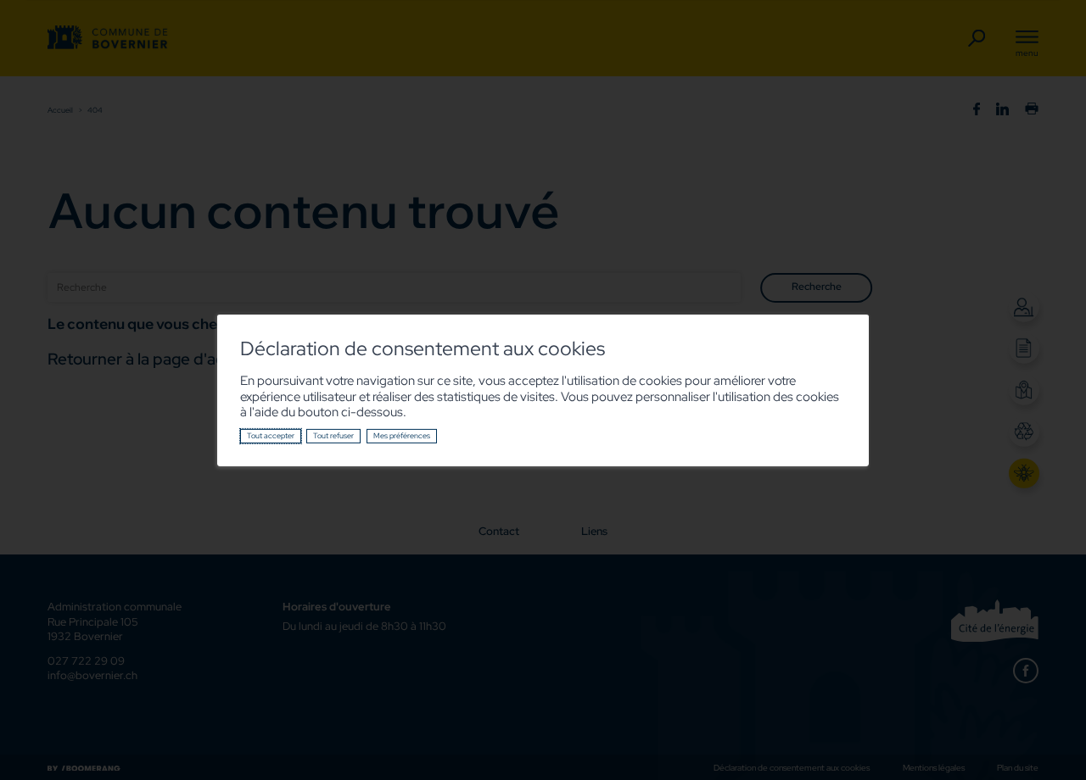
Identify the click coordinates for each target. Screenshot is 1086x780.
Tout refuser (333, 436)
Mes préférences (401, 436)
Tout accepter (270, 436)
